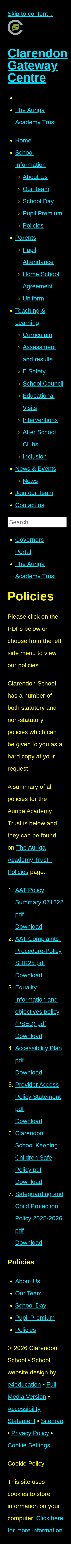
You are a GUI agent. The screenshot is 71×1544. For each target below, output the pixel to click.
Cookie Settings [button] (29, 1445)
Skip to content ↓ (30, 13)
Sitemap (52, 1421)
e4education (24, 1384)
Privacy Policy (30, 1433)
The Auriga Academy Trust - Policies (30, 859)
